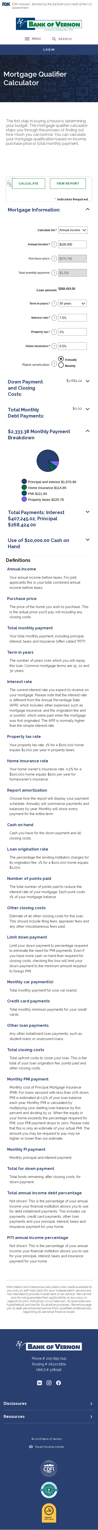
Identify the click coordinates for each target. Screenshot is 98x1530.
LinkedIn (39, 1382)
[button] (49, 210)
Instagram (49, 1382)
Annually (71, 359)
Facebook (58, 1382)
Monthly (70, 365)
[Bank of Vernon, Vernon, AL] (49, 24)
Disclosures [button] (15, 1403)
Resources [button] (14, 1416)
